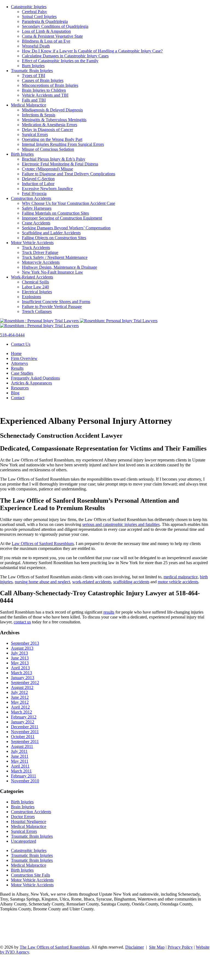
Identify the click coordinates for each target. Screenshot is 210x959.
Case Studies (22, 373)
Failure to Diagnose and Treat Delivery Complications (68, 173)
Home (16, 353)
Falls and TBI (34, 100)
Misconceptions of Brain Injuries (50, 85)
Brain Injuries (22, 806)
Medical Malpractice (28, 105)
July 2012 (19, 692)
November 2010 (25, 781)
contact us (22, 622)
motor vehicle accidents (178, 581)
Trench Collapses (37, 311)
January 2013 (22, 677)
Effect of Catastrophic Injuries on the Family (60, 60)
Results (17, 368)
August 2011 (22, 746)
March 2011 (21, 771)
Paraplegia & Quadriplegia (45, 21)
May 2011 (19, 761)
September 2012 (25, 682)
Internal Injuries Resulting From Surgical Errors (63, 144)
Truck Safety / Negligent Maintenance (55, 257)
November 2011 (25, 731)
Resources (20, 388)
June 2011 (19, 756)
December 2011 (24, 726)
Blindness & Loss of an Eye (46, 41)
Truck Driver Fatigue (40, 252)
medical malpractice (181, 577)
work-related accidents (91, 581)
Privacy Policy (180, 947)
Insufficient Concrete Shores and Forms (56, 301)
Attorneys (19, 363)
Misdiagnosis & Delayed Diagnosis (52, 110)
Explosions (31, 296)
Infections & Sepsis (38, 115)
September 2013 (25, 643)
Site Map (157, 947)
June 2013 (20, 658)
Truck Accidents (36, 247)
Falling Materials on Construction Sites (55, 213)
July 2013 (19, 653)
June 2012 (20, 697)
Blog (15, 392)
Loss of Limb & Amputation (46, 31)
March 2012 (21, 712)
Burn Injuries (33, 65)
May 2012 (20, 702)
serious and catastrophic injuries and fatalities (121, 524)
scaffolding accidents (131, 581)
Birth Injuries (22, 154)
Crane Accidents (36, 223)
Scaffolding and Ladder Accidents (51, 232)
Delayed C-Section (38, 178)
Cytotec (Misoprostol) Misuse (47, 169)
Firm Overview (24, 358)
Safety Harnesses (36, 208)
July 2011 (19, 751)
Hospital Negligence (28, 821)
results (108, 612)
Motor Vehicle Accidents (32, 242)
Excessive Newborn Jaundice (47, 188)
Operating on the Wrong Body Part (52, 139)
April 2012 (20, 707)
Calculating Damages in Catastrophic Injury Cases (65, 56)
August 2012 (22, 687)
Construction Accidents (31, 198)
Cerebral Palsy (34, 11)
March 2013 (21, 672)
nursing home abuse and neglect (42, 581)
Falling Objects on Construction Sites (54, 237)
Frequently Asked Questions (35, 378)
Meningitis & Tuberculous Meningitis (54, 119)
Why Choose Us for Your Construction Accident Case (68, 203)
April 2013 (20, 667)
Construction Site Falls (30, 875)
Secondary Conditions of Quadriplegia (55, 26)
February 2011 (23, 776)
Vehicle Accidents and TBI (45, 95)
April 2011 (20, 766)
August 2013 (22, 648)
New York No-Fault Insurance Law (52, 272)
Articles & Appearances (31, 383)
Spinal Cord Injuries (39, 16)
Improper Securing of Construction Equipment (62, 218)
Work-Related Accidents (32, 277)
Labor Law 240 (35, 287)
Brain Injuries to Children (44, 90)
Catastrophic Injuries (28, 6)
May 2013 (20, 663)
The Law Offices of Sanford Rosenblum (54, 947)
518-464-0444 (12, 335)
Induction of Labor (38, 183)
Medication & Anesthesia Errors (49, 124)
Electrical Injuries (37, 291)
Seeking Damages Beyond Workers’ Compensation (66, 228)
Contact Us (20, 344)
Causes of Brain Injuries (42, 80)
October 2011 (22, 736)
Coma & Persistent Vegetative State (52, 36)
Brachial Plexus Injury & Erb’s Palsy (53, 159)
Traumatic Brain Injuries (32, 70)
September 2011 (25, 741)
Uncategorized (23, 841)
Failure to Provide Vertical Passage (52, 306)
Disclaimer (134, 947)
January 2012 (22, 722)
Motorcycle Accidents (41, 262)
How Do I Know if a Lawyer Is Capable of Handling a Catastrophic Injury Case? (92, 51)
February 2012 (23, 717)
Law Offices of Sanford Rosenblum (43, 543)
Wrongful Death (36, 46)
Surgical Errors (35, 134)
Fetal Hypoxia (34, 193)
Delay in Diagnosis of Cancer (47, 129)
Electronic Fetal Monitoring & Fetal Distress (60, 164)
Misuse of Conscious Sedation (48, 149)
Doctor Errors (23, 816)
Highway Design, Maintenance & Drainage (59, 267)
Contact (17, 397)
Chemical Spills (35, 282)
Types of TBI (33, 75)
